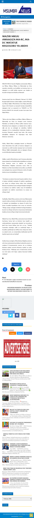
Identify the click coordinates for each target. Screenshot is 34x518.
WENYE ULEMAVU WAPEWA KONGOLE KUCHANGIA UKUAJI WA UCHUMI (21, 457)
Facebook (28, 333)
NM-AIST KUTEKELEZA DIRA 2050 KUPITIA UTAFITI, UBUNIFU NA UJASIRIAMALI (19, 411)
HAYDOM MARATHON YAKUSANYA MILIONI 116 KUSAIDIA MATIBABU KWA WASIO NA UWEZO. (20, 372)
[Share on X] (12, 269)
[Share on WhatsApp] (20, 269)
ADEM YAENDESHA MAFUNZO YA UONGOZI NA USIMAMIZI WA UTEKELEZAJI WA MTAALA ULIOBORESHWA (19, 397)
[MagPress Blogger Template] (17, 9)
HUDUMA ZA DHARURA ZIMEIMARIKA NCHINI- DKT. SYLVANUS (21, 423)
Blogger (12, 333)
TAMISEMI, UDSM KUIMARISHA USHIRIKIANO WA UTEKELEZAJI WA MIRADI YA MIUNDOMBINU (20, 445)
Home (4, 29)
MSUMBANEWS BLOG (8, 514)
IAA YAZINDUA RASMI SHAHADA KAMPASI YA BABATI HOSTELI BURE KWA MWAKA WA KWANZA (20, 479)
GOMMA (20, 516)
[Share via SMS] (28, 269)
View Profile (9, 312)
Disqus (20, 333)
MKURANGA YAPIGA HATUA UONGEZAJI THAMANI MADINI (18, 384)
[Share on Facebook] (5, 269)
